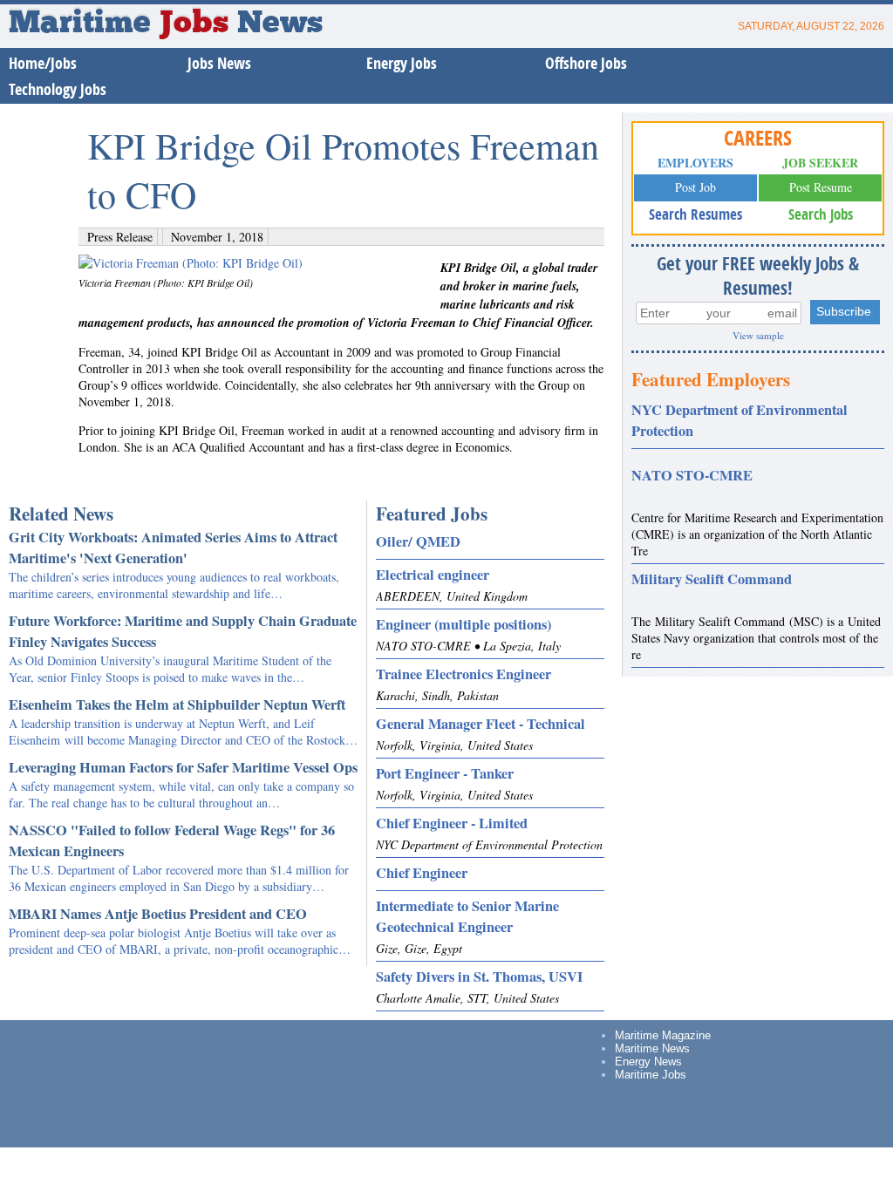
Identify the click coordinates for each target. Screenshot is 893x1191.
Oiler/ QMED (418, 541)
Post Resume (820, 187)
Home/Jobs (43, 63)
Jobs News (219, 63)
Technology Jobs (57, 89)
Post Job (695, 187)
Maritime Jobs (650, 1074)
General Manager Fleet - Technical (480, 723)
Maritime (118, 24)
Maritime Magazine (663, 1035)
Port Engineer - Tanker (445, 773)
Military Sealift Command (711, 578)
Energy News (648, 1061)
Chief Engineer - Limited (452, 823)
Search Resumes (695, 214)
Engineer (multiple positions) (463, 624)
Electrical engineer (432, 574)
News (280, 24)
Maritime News (652, 1048)
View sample (758, 335)
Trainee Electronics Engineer (463, 674)
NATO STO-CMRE (692, 475)
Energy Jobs (401, 63)
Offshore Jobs (586, 63)
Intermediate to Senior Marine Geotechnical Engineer (467, 916)
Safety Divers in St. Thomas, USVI (479, 976)
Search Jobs (820, 214)
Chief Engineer (421, 872)
